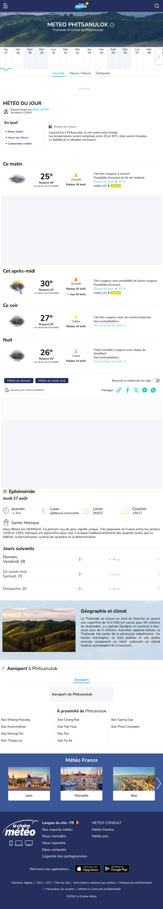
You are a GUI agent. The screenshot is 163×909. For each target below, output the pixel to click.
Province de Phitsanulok (32, 14)
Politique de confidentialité (135, 883)
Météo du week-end (51, 381)
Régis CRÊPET (41, 109)
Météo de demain (18, 381)
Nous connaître (54, 836)
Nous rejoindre (54, 842)
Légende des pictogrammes (64, 856)
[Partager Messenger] (144, 390)
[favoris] (112, 24)
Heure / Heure (80, 73)
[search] (157, 6)
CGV (48, 883)
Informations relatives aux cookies (94, 883)
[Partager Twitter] (136, 390)
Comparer (103, 73)
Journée (59, 73)
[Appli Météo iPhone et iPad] (88, 869)
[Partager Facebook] (127, 390)
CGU (39, 883)
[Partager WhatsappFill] (153, 390)
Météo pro (100, 836)
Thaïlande (14, 14)
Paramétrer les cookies (60, 889)
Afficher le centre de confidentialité (99, 889)
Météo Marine (103, 829)
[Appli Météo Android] (116, 869)
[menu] (6, 6)
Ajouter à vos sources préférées (27, 390)
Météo (4, 14)
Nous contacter (54, 849)
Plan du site (62, 883)
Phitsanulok (51, 14)
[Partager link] (119, 390)
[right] (159, 57)
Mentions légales (22, 883)
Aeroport (81, 679)
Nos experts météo (57, 829)
